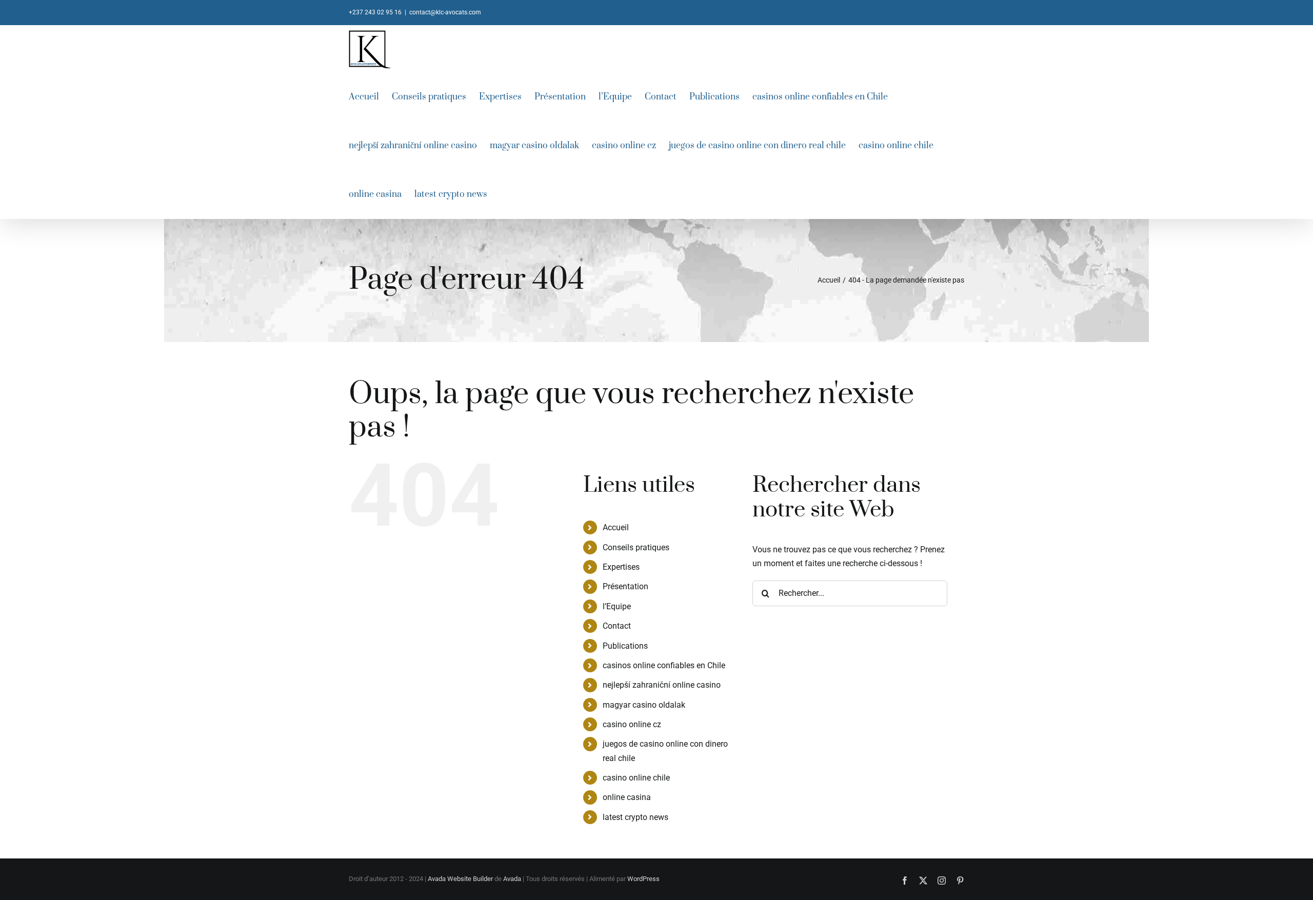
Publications (625, 646)
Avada (512, 879)
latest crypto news (635, 817)
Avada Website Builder (460, 879)
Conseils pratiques (636, 547)
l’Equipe (617, 606)
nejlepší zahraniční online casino (662, 685)
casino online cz (632, 724)
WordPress (643, 879)
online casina (627, 797)
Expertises (621, 567)
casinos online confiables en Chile (664, 665)
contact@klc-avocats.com (445, 12)
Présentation (625, 586)
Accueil (616, 527)
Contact (617, 626)
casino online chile (636, 778)
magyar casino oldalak (644, 705)
